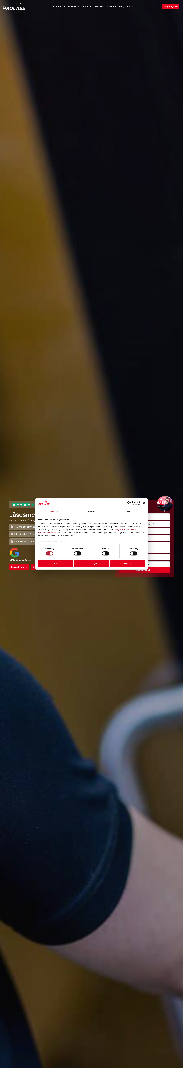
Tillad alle (127, 563)
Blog (121, 6)
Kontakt (131, 6)
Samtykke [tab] (54, 511)
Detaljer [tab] (91, 511)
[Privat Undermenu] (91, 6)
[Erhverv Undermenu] (78, 6)
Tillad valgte (91, 563)
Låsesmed (56, 6)
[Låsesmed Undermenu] (64, 6)
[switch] (77, 553)
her (65, 541)
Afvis (56, 563)
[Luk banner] (144, 503)
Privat (86, 6)
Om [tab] (128, 511)
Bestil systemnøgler (105, 6)
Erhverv (72, 6)
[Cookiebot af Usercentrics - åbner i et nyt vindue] (129, 503)
